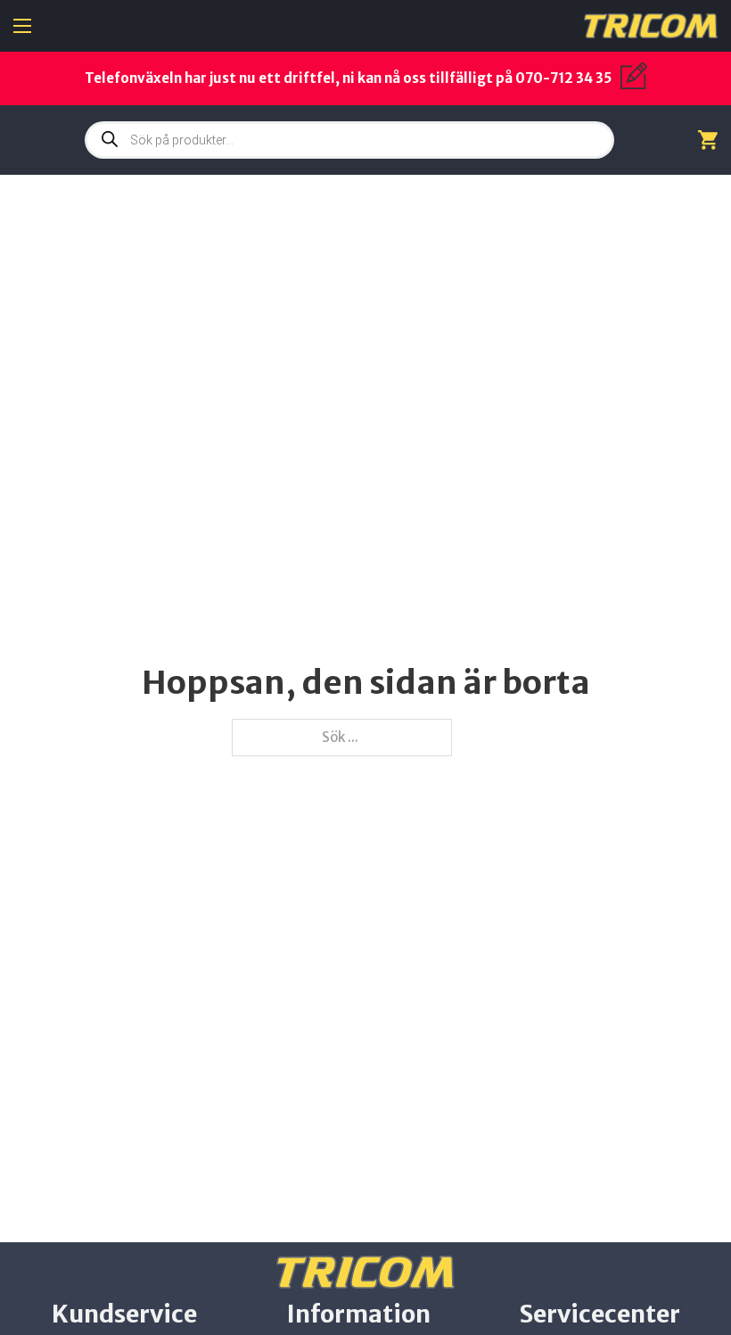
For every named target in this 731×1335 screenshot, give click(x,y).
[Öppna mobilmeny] (22, 26)
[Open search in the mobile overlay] (349, 140)
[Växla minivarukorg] (708, 140)
